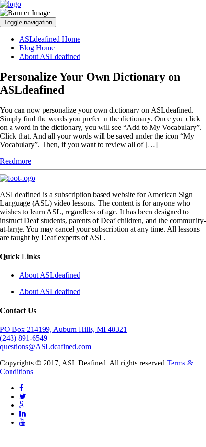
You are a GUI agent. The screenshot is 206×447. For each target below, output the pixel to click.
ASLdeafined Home (49, 39)
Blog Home (37, 48)
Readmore (15, 161)
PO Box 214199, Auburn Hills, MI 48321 (63, 329)
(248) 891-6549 (23, 338)
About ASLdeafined (49, 56)
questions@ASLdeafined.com (45, 346)
